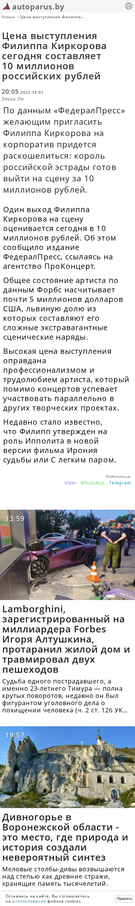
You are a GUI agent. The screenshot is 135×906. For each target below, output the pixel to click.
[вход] (128, 6)
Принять (124, 899)
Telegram (120, 483)
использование (29, 901)
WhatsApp (93, 483)
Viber (71, 483)
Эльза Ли (13, 99)
